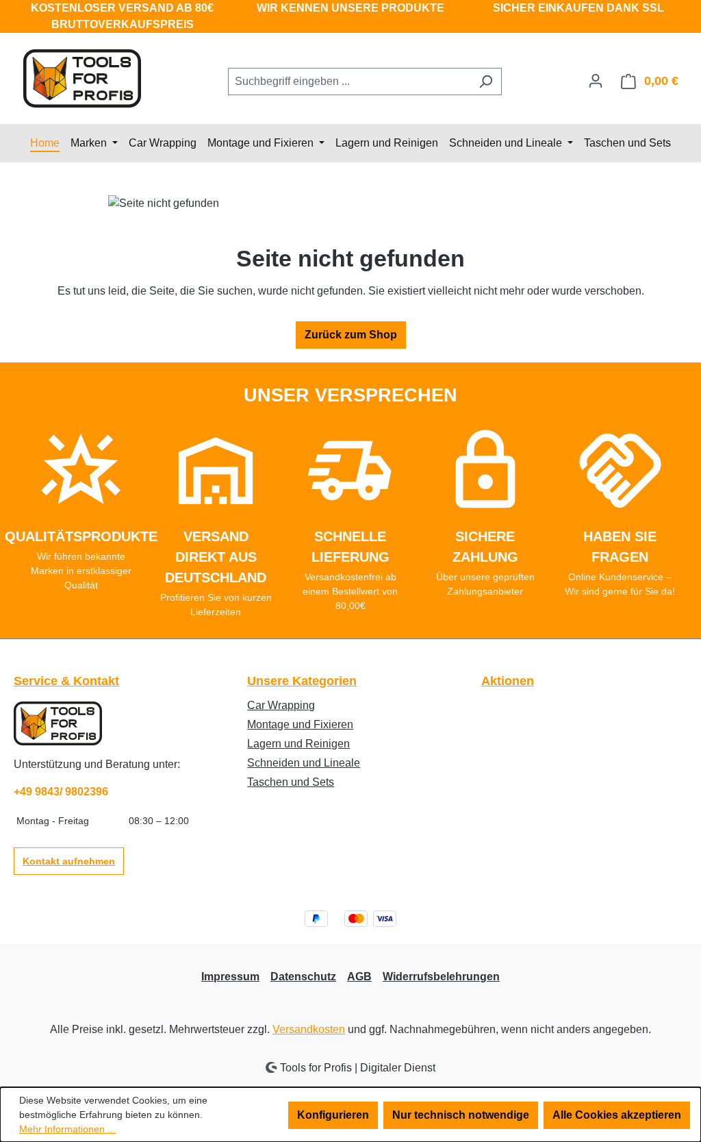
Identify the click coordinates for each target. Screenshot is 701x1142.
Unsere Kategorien (302, 681)
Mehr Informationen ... (67, 1129)
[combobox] (349, 81)
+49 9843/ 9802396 (61, 791)
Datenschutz (303, 976)
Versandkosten (308, 1029)
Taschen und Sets (290, 782)
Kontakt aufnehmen (69, 861)
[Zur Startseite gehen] (82, 78)
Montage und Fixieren (300, 724)
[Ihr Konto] (595, 81)
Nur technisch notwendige (460, 1115)
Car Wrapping (281, 705)
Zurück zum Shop (351, 334)
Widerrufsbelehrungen (441, 976)
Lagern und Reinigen (298, 743)
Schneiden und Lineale (303, 763)
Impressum (230, 976)
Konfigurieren (333, 1115)
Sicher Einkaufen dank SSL (578, 8)
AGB (359, 976)
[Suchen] (486, 81)
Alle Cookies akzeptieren (616, 1115)
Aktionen (507, 681)
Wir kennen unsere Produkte (350, 8)
